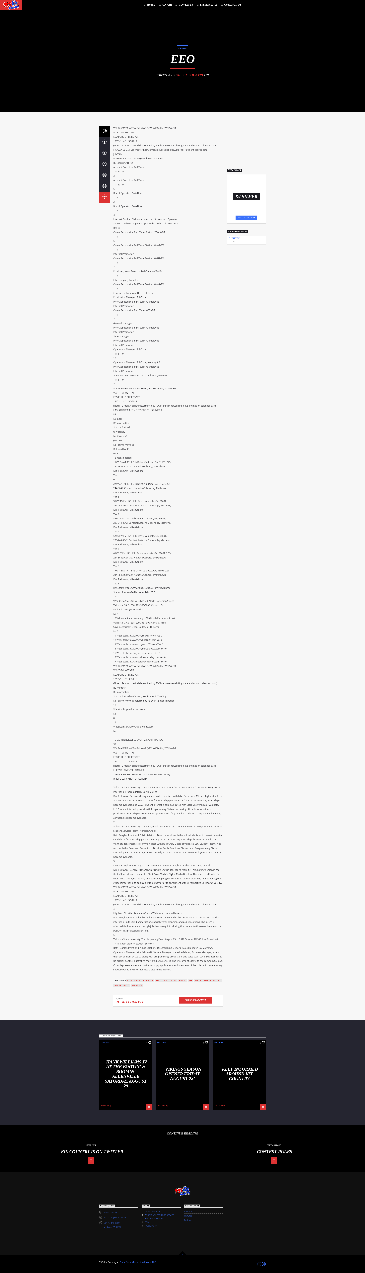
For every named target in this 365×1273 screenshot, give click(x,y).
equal (182, 980)
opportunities (212, 980)
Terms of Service (152, 1211)
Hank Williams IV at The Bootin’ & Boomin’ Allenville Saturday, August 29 (126, 1073)
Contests (188, 1211)
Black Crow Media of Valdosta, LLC (137, 1262)
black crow (133, 980)
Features (182, 48)
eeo (158, 980)
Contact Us (232, 4)
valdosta (137, 985)
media (198, 980)
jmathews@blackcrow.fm (115, 1217)
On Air (167, 4)
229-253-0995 (110, 1212)
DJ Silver (234, 238)
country (148, 980)
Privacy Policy (150, 1225)
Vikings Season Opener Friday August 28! (183, 1073)
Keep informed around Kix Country (240, 1073)
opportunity (121, 985)
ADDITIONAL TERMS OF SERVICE (159, 1215)
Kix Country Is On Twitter (92, 1151)
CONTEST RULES (274, 1151)
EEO (147, 1222)
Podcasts (188, 1220)
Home (151, 4)
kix (190, 980)
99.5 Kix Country (190, 75)
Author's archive (195, 1000)
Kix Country (106, 1105)
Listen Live (208, 4)
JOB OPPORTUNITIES (154, 1218)
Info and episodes (246, 218)
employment (169, 980)
